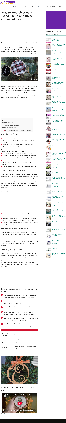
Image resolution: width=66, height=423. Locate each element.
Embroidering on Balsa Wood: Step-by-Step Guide (15, 129)
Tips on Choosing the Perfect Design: (12, 124)
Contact (61, 421)
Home (14, 6)
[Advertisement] (19, 32)
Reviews (60, 6)
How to (40, 6)
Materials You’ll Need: (8, 122)
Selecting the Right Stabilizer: (10, 127)
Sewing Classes (23, 6)
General (32, 6)
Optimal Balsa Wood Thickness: (11, 125)
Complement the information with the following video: (19, 130)
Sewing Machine (51, 6)
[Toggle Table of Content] (30, 120)
